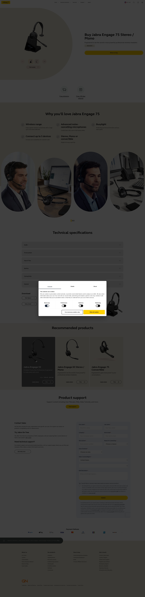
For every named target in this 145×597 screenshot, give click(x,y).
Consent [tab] (50, 286)
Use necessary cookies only (72, 312)
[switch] (64, 306)
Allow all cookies (94, 312)
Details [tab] (72, 286)
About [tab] (95, 286)
